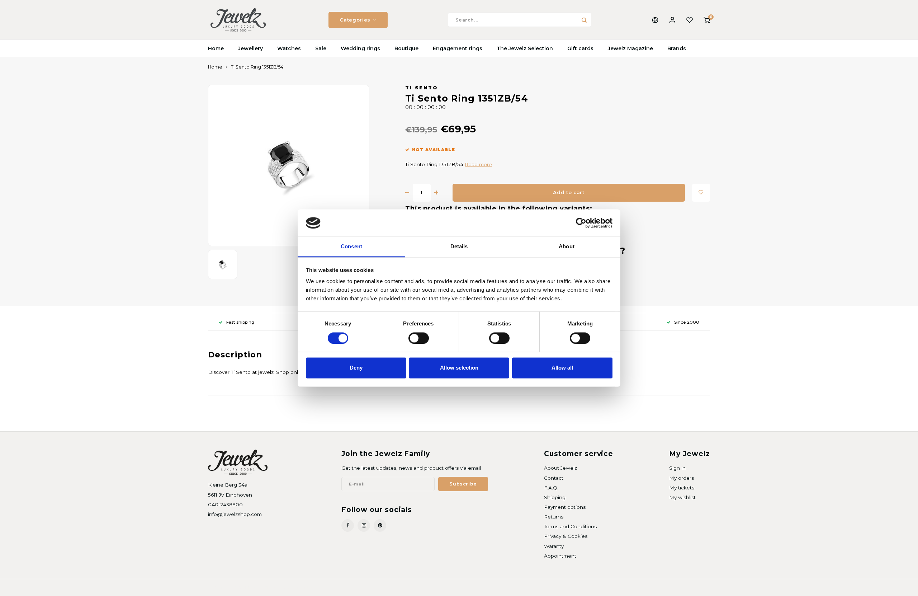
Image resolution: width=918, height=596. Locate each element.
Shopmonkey (300, 587)
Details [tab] (459, 247)
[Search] (584, 20)
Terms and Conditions (570, 526)
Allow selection (459, 368)
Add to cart (568, 192)
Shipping (555, 497)
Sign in (677, 468)
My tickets (681, 488)
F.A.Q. (551, 488)
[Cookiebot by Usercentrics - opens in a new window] (581, 222)
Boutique (406, 48)
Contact (553, 478)
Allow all (562, 368)
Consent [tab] (351, 247)
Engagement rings (457, 48)
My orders (681, 478)
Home (216, 48)
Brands (676, 48)
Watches (289, 48)
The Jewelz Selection (525, 48)
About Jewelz (560, 468)
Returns (553, 517)
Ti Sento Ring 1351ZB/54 (257, 67)
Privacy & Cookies (565, 536)
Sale (320, 48)
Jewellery (250, 48)
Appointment (560, 556)
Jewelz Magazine (630, 48)
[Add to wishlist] (701, 193)
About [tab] (566, 247)
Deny (356, 368)
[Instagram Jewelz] (364, 525)
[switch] (418, 338)
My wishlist (682, 497)
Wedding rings (360, 48)
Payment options (565, 507)
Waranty (554, 546)
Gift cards (580, 48)
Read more (478, 164)
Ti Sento (421, 87)
